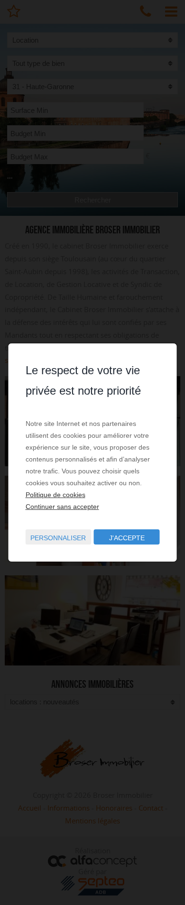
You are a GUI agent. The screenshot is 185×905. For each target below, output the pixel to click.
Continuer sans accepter (62, 506)
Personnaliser (58, 538)
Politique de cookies (55, 495)
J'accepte (127, 538)
